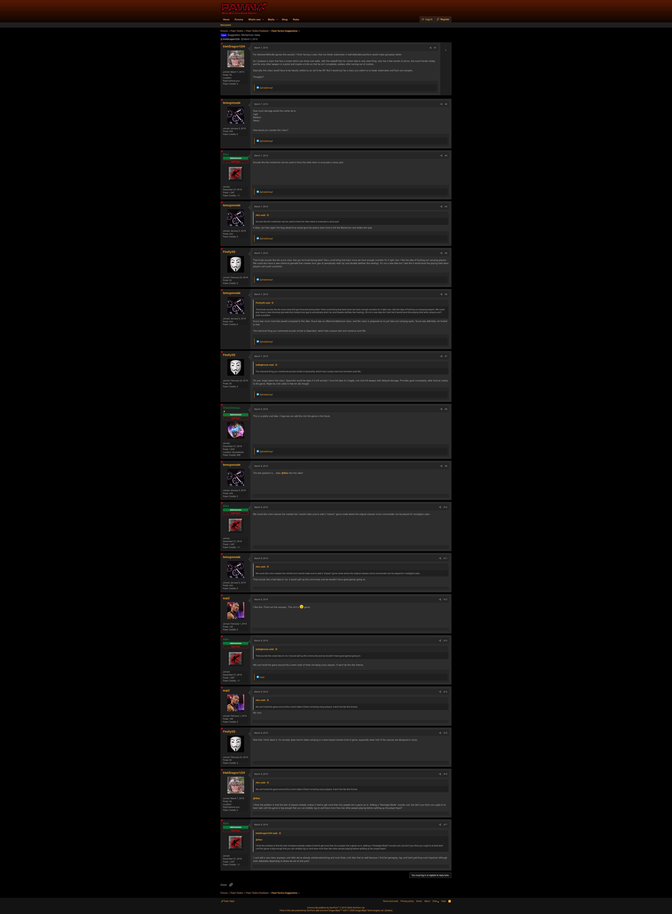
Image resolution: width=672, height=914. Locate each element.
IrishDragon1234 (231, 39)
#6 (446, 294)
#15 (445, 732)
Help (443, 900)
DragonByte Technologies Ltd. (369, 910)
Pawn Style (228, 900)
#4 (446, 206)
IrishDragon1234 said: (267, 833)
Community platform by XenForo (336, 907)
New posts (225, 24)
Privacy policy (407, 900)
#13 (445, 640)
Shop (285, 19)
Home (226, 19)
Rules (296, 19)
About (427, 900)
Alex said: (261, 215)
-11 (238, 195)
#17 (445, 824)
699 (238, 454)
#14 (445, 691)
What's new (254, 19)
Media (271, 19)
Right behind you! (231, 80)
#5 (446, 252)
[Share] (430, 48)
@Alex (284, 473)
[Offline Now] (222, 43)
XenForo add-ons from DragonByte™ (324, 910)
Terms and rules (390, 900)
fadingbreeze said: (265, 364)
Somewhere (238, 452)
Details (388, 910)
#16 (445, 773)
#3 (446, 155)
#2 (446, 103)
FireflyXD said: (263, 302)
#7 (446, 356)
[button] (263, 19)
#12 (445, 599)
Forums (239, 19)
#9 (446, 465)
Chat (435, 900)
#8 (446, 408)
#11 (445, 558)
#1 (435, 47)
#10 (445, 507)
